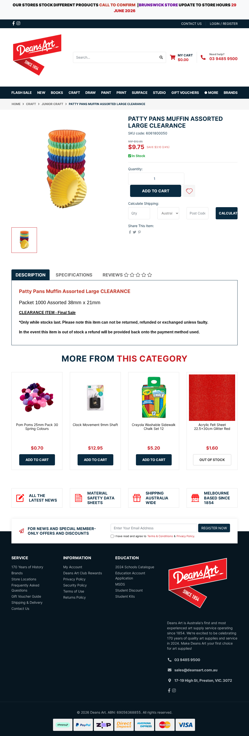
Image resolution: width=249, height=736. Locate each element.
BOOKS (57, 92)
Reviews (113, 274)
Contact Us (20, 608)
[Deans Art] (36, 57)
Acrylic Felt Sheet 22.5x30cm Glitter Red (212, 427)
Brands (17, 573)
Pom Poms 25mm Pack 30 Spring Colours (37, 427)
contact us (191, 24)
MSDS (120, 584)
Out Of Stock (212, 460)
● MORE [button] (211, 92)
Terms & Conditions (160, 536)
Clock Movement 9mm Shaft (95, 425)
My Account (72, 567)
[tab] (30, 274)
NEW (41, 92)
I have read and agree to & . (155, 536)
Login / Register (224, 24)
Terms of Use (73, 591)
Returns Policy (74, 597)
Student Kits (125, 596)
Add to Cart (155, 190)
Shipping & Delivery (27, 602)
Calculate (228, 213)
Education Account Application (130, 575)
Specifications (74, 274)
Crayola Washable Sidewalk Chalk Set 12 (154, 427)
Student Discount (129, 590)
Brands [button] (231, 92)
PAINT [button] (106, 92)
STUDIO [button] (159, 92)
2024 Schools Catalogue (134, 567)
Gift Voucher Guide (26, 596)
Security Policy (75, 585)
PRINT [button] (121, 92)
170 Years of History (27, 567)
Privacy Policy (185, 536)
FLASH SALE (21, 92)
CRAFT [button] (74, 92)
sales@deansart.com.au (195, 670)
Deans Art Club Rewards (82, 573)
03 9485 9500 (223, 58)
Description (30, 274)
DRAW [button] (90, 92)
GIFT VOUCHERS (185, 92)
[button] (189, 191)
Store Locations (23, 579)
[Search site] (161, 57)
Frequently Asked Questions (25, 587)
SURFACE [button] (140, 92)
